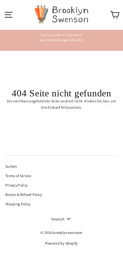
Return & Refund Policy (23, 194)
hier (106, 101)
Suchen (11, 166)
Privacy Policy (16, 185)
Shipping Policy (17, 204)
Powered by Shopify (61, 243)
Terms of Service (18, 175)
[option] (61, 38)
